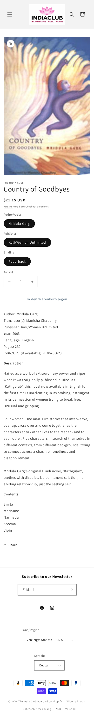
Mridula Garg (19, 223)
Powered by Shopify (49, 701)
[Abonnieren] (71, 590)
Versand (8, 206)
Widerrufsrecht (76, 701)
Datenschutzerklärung (37, 709)
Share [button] (12, 545)
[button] (9, 14)
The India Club (27, 701)
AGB (58, 709)
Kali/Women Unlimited (27, 242)
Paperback (17, 261)
